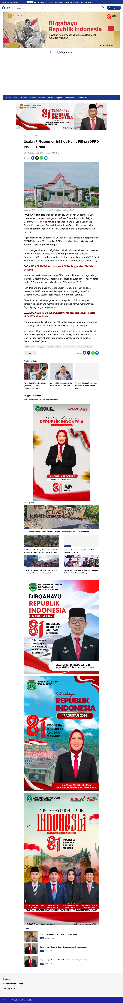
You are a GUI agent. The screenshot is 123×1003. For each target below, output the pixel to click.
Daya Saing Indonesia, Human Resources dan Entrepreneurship (64, 947)
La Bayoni (40, 347)
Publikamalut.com (20, 1000)
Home (8, 97)
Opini (42, 938)
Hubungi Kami (114, 8)
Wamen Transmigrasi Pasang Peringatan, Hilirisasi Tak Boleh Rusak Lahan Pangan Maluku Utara (63, 2)
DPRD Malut (29, 347)
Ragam (59, 97)
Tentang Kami (9, 988)
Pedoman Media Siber (13, 983)
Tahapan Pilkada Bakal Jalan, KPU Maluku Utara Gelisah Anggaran (86, 385)
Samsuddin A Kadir (85, 347)
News (16, 97)
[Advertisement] (61, 76)
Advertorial (67, 545)
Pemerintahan (70, 97)
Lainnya (81, 97)
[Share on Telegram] (46, 158)
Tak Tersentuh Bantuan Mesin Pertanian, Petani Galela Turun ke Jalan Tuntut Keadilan (56, 531)
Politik (50, 97)
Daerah (24, 97)
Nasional (41, 97)
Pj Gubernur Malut (54, 347)
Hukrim (33, 97)
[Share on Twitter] (37, 158)
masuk (37, 399)
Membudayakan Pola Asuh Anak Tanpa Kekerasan (59, 934)
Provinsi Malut (46, 221)
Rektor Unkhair (69, 347)
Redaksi (6, 979)
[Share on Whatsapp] (41, 158)
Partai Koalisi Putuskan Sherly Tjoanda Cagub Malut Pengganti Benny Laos (35, 385)
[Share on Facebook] (32, 158)
